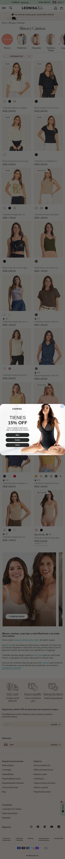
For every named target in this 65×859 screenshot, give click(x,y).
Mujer (17, 435)
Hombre (17, 440)
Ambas (17, 445)
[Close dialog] (62, 406)
